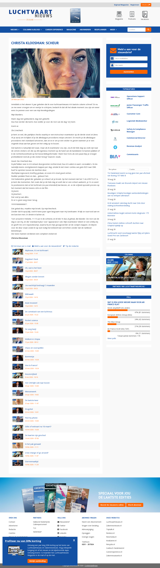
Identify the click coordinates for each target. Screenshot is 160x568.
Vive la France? (31, 365)
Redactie (12, 529)
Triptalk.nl (110, 529)
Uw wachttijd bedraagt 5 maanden (40, 285)
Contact (12, 522)
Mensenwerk (30, 391)
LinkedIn (63, 533)
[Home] (30, 15)
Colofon (12, 533)
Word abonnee (134, 505)
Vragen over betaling (90, 525)
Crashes (132, 169)
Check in (145, 5)
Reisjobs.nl (110, 544)
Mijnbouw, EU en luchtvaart (36, 250)
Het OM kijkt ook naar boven (37, 382)
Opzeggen (86, 533)
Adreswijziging (87, 529)
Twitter (62, 525)
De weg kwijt (30, 329)
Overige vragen (88, 537)
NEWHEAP (37, 532)
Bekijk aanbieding (38, 561)
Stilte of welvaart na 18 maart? (38, 426)
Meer (112, 29)
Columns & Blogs (31, 29)
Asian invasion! (31, 303)
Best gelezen (112, 169)
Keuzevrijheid (31, 374)
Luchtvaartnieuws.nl (114, 522)
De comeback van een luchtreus (38, 311)
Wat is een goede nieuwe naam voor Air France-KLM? (126, 303)
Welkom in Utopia (32, 339)
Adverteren (13, 525)
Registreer (134, 5)
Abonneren (85, 29)
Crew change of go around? (36, 452)
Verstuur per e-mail (22, 246)
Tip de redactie (72, 246)
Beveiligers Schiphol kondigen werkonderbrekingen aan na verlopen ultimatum (128, 194)
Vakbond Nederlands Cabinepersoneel (41, 523)
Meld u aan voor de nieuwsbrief (47, 246)
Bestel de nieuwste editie (112, 505)
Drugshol (29, 409)
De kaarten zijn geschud (35, 435)
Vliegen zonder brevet (34, 276)
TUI (34, 528)
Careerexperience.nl (114, 552)
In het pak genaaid (33, 444)
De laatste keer (31, 400)
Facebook (64, 529)
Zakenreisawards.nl (114, 555)
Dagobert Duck (31, 259)
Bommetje (29, 356)
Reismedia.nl (111, 537)
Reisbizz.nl (110, 533)
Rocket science (31, 320)
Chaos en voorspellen (34, 348)
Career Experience (54, 29)
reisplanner (100, 29)
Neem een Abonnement (91, 522)
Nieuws (14, 29)
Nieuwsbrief (65, 522)
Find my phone (31, 417)
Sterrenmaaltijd (31, 461)
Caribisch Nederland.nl (115, 548)
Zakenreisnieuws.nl (114, 525)
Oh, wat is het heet (33, 268)
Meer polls (112, 338)
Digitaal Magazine (121, 5)
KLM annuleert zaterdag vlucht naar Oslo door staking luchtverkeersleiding (126, 204)
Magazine (71, 29)
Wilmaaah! (29, 294)
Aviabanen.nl (111, 540)
